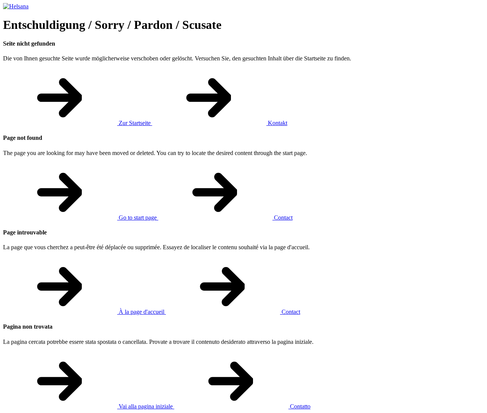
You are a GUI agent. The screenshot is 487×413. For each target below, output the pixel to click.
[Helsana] (16, 6)
